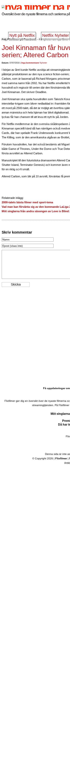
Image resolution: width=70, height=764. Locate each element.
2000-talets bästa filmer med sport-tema (27, 202)
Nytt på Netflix (22, 35)
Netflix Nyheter (55, 35)
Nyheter (43, 63)
